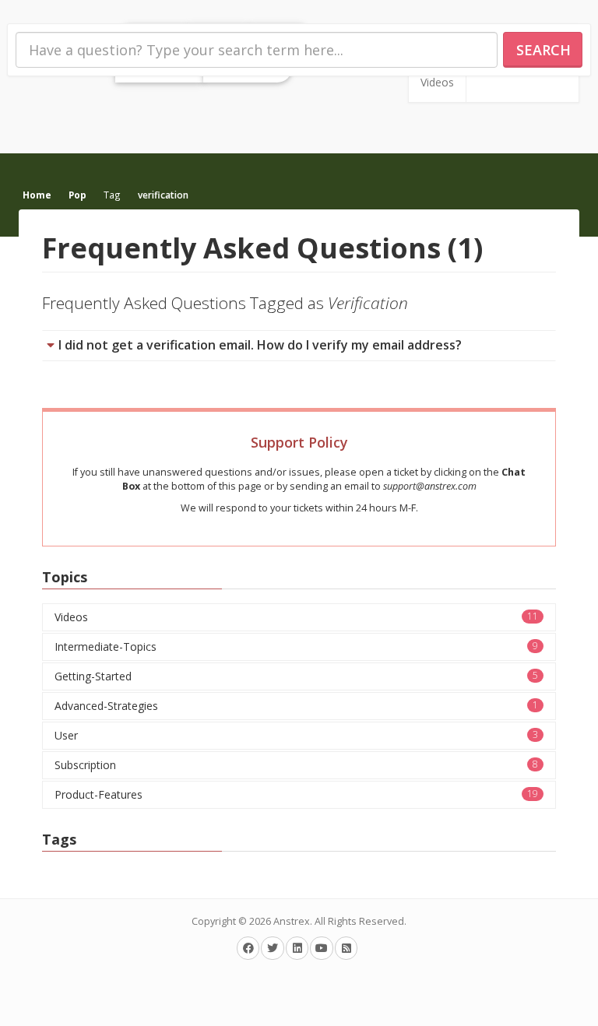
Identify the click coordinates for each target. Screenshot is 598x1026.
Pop (77, 194)
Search (543, 49)
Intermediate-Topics (296, 646)
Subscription (296, 764)
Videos (437, 82)
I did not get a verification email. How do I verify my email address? (260, 344)
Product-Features (296, 794)
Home (37, 194)
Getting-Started (296, 676)
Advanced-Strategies (296, 705)
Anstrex (291, 921)
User (296, 735)
